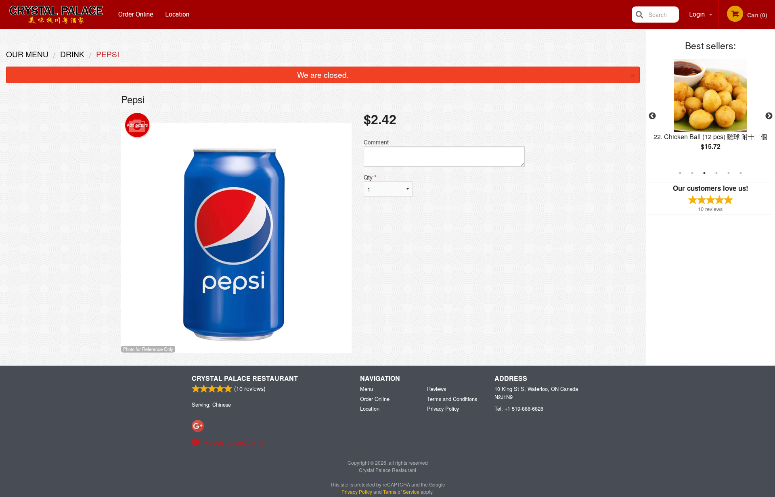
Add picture (137, 125)
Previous (652, 116)
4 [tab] (716, 173)
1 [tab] (680, 173)
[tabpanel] (710, 111)
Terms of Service (401, 491)
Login (697, 14)
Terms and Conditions (452, 399)
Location (177, 14)
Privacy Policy (443, 408)
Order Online (135, 14)
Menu (366, 389)
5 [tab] (729, 173)
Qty (370, 177)
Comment (376, 142)
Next (769, 116)
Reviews (436, 389)
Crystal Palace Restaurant (245, 378)
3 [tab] (704, 173)
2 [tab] (692, 173)
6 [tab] (741, 173)
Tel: (518, 408)
